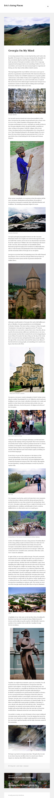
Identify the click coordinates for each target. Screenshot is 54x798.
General (26, 766)
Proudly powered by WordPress (16, 795)
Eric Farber (20, 766)
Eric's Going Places (13, 5)
